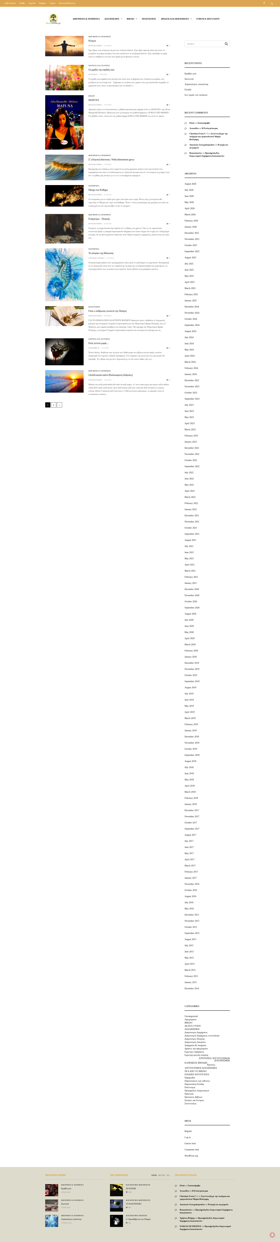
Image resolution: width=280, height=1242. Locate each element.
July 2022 (189, 472)
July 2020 (189, 620)
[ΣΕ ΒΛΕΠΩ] (116, 1187)
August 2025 (190, 257)
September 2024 (192, 325)
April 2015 (190, 964)
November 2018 (192, 743)
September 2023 (192, 399)
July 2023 (189, 405)
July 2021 (189, 546)
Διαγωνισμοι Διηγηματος (196, 1032)
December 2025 (192, 233)
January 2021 (191, 583)
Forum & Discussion (207, 19)
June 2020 (189, 626)
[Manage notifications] (272, 1234)
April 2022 (190, 491)
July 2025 (189, 263)
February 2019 (191, 724)
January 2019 (191, 730)
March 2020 (190, 644)
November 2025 (192, 239)
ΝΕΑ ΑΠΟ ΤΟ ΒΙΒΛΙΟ (196, 1071)
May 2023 (189, 417)
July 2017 (189, 841)
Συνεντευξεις (191, 1104)
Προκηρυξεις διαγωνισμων (197, 1091)
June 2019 (189, 700)
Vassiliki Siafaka (96, 258)
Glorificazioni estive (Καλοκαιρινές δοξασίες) (110, 375)
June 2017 (189, 847)
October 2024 (191, 319)
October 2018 (191, 749)
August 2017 (190, 835)
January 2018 (191, 804)
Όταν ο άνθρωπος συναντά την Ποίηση (107, 311)
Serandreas (93, 348)
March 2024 (190, 362)
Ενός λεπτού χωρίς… (98, 343)
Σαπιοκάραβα (204, 123)
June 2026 (189, 196)
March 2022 (190, 497)
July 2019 (189, 693)
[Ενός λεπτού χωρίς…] (64, 351)
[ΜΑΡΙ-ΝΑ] (64, 122)
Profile (22, 3)
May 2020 (189, 632)
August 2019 (190, 687)
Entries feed (190, 1143)
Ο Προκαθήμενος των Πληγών (138, 1219)
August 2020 (190, 614)
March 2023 (190, 429)
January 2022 (191, 509)
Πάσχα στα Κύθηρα (98, 190)
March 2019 (190, 718)
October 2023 (191, 392)
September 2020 (192, 607)
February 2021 (191, 577)
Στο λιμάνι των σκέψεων (196, 95)
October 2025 (191, 245)
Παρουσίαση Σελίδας (194, 1084)
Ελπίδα (188, 89)
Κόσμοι (92, 40)
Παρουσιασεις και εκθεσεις (197, 1081)
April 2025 (190, 282)
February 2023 (191, 435)
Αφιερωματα (190, 1019)
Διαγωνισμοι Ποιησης (195, 1039)
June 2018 (189, 773)
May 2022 (189, 485)
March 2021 (190, 571)
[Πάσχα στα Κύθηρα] (64, 196)
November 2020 (192, 595)
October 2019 (191, 675)
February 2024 (191, 368)
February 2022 (191, 503)
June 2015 (189, 951)
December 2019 (192, 663)
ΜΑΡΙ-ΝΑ (93, 100)
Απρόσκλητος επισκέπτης (196, 84)
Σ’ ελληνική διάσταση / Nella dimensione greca (111, 159)
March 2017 (190, 865)
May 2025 (189, 276)
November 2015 (192, 921)
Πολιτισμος (149, 19)
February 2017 (191, 872)
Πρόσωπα (189, 1094)
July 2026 (189, 190)
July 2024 (189, 337)
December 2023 (192, 380)
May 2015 (189, 958)
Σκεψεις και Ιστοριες (99, 65)
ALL (168, 1175)
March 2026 (190, 214)
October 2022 (191, 460)
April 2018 (190, 786)
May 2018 (189, 779)
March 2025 (190, 288)
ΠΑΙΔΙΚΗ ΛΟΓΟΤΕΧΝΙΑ (197, 1074)
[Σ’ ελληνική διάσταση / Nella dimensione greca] (64, 167)
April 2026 (190, 208)
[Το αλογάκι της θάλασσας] (64, 274)
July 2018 (189, 767)
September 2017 (192, 829)
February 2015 (191, 976)
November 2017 (192, 816)
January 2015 (191, 982)
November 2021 (192, 521)
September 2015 (192, 933)
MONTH (161, 1175)
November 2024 (192, 313)
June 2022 (189, 478)
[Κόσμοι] (64, 46)
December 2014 (192, 988)
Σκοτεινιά (189, 79)
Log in (52, 3)
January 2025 (191, 300)
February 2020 (191, 650)
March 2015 (190, 970)
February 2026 (191, 220)
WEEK (154, 1175)
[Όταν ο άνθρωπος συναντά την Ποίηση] (64, 316)
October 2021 (191, 528)
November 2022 (192, 454)
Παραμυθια (93, 186)
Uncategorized (191, 1016)
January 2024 (191, 374)
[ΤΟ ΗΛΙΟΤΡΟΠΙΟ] (116, 1203)
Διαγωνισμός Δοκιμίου (195, 1042)
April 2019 (190, 712)
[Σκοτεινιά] (51, 1205)
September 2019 (192, 681)
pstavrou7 (93, 74)
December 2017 (192, 810)
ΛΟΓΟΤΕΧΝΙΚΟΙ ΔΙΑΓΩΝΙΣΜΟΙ (201, 1068)
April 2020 (190, 638)
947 (129, 1207)
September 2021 (192, 534)
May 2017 (189, 853)
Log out (32, 3)
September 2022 (192, 466)
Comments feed (192, 1149)
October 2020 (191, 601)
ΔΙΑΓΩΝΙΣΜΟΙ (112, 19)
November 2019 (192, 669)
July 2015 (189, 945)
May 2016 (189, 908)
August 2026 (190, 184)
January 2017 (191, 878)
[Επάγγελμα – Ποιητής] (64, 229)
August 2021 (190, 540)
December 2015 (192, 915)
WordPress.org (191, 1156)
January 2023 (191, 442)
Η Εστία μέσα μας (210, 128)
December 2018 (192, 736)
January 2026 (191, 227)
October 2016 (191, 890)
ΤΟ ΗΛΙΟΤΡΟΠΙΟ (133, 1204)
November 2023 (192, 386)
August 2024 (190, 331)
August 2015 (190, 939)
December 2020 (192, 589)
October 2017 (191, 822)
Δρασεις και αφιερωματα (175, 19)
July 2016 (189, 902)
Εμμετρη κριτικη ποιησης (196, 1055)
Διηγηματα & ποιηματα (86, 19)
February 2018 (191, 798)
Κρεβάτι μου (190, 73)
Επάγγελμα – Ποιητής (99, 219)
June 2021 (189, 552)
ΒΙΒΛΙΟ (130, 19)
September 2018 (192, 755)
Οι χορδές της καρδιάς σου (101, 69)
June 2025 (189, 270)
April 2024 (190, 356)
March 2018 (190, 792)
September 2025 (192, 251)
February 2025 (191, 294)
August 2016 (190, 896)
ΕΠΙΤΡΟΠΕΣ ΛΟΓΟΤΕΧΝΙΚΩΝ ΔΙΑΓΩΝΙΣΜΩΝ (214, 1059)
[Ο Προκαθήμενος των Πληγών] (116, 1220)
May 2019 (189, 706)
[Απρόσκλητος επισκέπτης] (51, 1221)
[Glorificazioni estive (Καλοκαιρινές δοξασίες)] (64, 381)
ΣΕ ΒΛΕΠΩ (131, 1188)
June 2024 (189, 343)
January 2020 (191, 657)
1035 (130, 1192)
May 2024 (189, 349)
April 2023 (190, 423)
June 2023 (189, 411)
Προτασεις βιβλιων (193, 1097)
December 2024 (192, 306)
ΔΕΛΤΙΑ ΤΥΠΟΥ (193, 1026)
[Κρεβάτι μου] (51, 1190)
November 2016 (192, 884)
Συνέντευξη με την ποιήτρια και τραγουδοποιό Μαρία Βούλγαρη (208, 136)
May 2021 (189, 558)
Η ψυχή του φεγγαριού (218, 1204)
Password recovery (67, 3)
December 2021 (192, 515)
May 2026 (189, 202)
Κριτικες (211, 1065)
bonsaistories (95, 46)
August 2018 (190, 761)
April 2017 (190, 859)
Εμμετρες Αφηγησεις (194, 1052)
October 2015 (191, 927)
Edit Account (10, 3)
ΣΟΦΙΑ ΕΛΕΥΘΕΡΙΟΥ (190, 1226)
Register (42, 3)
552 (129, 1223)
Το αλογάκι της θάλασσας (101, 253)
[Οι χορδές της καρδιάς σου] (64, 77)
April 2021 (190, 564)
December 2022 (192, 448)
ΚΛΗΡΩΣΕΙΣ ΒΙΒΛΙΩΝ (196, 1063)
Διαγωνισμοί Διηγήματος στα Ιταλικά (202, 1036)
